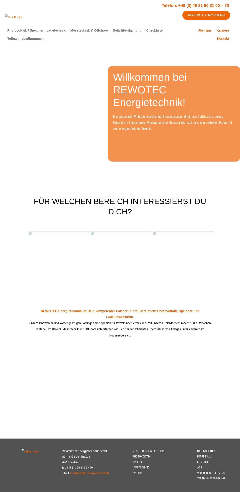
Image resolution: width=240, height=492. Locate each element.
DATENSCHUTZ (206, 451)
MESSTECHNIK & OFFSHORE (148, 451)
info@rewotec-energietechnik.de (89, 473)
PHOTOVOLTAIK (141, 456)
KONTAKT (202, 462)
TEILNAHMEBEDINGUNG (211, 478)
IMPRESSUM (204, 456)
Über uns (205, 30)
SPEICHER (138, 462)
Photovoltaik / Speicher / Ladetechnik (36, 30)
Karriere (222, 30)
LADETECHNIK (140, 467)
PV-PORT (137, 473)
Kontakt (223, 38)
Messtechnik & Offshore (89, 30)
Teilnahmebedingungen (25, 38)
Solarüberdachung (127, 30)
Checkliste (154, 30)
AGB (199, 467)
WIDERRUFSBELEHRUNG (211, 473)
